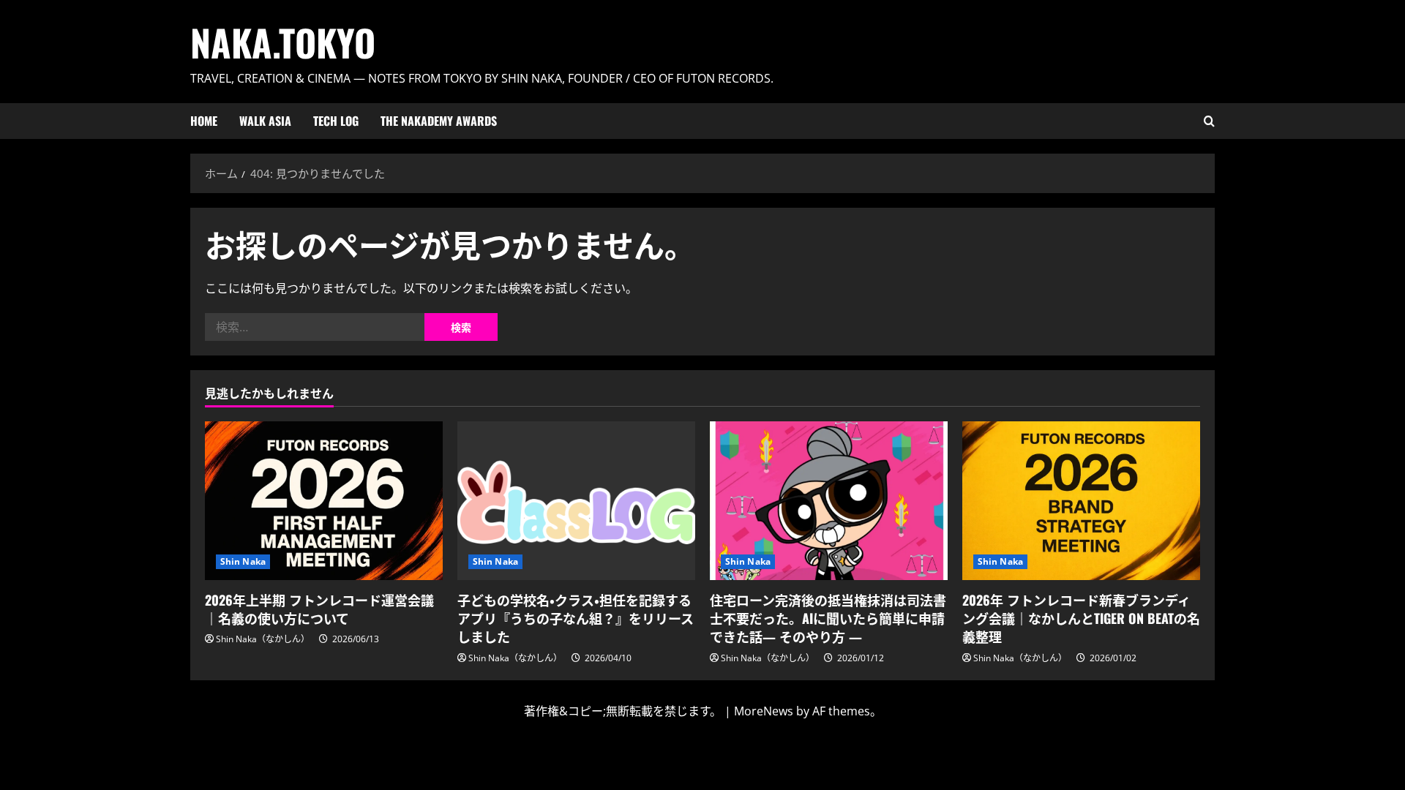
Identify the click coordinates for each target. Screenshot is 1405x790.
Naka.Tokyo (282, 42)
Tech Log (336, 120)
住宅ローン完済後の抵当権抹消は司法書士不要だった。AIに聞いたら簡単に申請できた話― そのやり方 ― (828, 618)
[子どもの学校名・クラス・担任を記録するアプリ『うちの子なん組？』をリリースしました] (576, 500)
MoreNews (763, 711)
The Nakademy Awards (439, 120)
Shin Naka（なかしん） (263, 639)
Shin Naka (243, 561)
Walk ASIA (265, 120)
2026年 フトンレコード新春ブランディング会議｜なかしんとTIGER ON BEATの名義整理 (1081, 618)
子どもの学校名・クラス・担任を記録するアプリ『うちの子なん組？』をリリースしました (575, 618)
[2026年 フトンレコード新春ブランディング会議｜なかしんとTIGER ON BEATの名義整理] (1081, 500)
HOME (203, 120)
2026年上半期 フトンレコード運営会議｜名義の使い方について (319, 609)
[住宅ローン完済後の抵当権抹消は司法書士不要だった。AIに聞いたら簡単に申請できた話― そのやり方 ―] (829, 500)
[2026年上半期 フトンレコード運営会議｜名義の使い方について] (324, 500)
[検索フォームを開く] (1209, 121)
